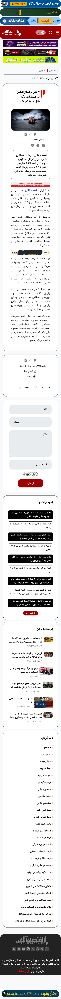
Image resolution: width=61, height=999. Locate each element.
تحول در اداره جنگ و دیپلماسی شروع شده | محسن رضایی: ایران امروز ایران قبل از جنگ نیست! (30, 592)
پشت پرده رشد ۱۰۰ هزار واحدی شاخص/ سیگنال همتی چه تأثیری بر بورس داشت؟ (31, 558)
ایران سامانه (23, 971)
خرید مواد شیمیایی (42, 838)
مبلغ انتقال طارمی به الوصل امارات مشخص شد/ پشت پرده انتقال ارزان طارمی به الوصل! (31, 536)
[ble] (14, 949)
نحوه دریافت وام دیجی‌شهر (38, 900)
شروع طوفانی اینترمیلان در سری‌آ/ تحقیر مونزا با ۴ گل (30, 569)
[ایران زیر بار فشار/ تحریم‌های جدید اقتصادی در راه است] (46, 672)
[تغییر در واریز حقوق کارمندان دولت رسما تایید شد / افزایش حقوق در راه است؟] (48, 687)
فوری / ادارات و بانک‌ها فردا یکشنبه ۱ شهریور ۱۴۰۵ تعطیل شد (31, 547)
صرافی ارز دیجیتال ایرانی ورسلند (35, 914)
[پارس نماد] (30, 59)
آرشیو (32, 613)
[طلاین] (30, 43)
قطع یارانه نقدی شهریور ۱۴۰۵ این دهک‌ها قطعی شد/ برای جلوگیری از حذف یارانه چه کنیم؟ (25, 716)
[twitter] (33, 949)
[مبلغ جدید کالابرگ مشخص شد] (43, 702)
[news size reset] (38, 145)
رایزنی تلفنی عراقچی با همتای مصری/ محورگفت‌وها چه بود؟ (30, 525)
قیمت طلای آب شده (41, 858)
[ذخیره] (35, 134)
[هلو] (30, 184)
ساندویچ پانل (45, 789)
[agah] (30, 4)
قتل (35, 388)
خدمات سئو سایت (42, 831)
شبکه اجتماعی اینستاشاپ (38, 893)
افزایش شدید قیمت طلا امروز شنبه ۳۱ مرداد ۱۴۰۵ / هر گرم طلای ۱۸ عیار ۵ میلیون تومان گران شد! (27, 655)
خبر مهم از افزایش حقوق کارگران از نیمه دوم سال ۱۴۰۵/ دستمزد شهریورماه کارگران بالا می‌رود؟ (31, 603)
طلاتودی (47, 748)
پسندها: (29, 376)
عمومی (52, 70)
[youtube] (23, 949)
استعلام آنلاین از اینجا (40, 865)
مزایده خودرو (45, 782)
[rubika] (19, 949)
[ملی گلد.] (30, 12)
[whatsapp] (38, 949)
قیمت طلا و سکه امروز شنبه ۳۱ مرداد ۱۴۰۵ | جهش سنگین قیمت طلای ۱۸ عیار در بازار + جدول (25, 640)
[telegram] (42, 949)
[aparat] (47, 949)
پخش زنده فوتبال (43, 824)
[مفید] (30, 993)
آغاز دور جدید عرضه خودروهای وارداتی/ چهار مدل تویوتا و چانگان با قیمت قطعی (31, 514)
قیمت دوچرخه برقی (42, 845)
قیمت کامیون (45, 796)
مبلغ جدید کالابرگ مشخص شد (20, 700)
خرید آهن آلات (44, 810)
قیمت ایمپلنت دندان (41, 852)
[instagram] (28, 949)
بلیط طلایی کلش (43, 817)
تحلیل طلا (46, 755)
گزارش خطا (28, 371)
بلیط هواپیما (45, 768)
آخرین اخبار (46, 502)
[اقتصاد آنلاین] (11, 32)
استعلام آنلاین (44, 803)
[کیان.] (30, 21)
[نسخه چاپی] (25, 134)
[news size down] (43, 145)
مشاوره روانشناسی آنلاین (39, 886)
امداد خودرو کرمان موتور (39, 872)
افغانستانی (23, 388)
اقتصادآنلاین (31, 190)
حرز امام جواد (45, 775)
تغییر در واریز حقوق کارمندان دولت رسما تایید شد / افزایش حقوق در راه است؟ (26, 685)
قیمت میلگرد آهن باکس (39, 879)
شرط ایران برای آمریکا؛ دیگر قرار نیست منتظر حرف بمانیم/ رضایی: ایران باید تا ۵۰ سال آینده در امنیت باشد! (30, 581)
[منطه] (30, 52)
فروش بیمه (46, 761)
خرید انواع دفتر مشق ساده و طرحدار (33, 921)
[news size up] (33, 145)
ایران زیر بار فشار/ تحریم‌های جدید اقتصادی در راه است (23, 670)
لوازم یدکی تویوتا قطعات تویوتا (36, 907)
